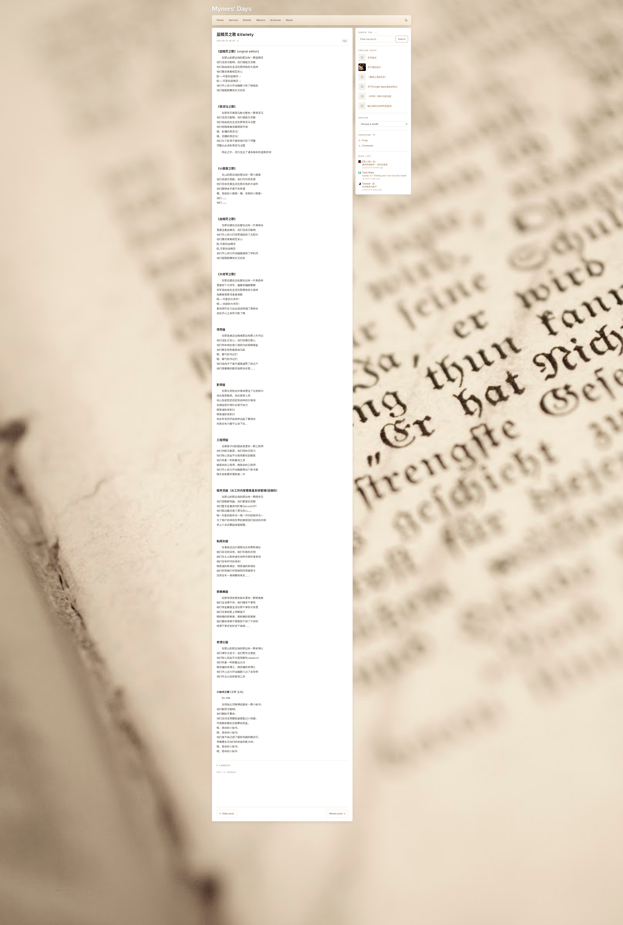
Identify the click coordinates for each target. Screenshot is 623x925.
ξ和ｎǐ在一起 (368, 161)
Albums (260, 20)
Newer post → (337, 813)
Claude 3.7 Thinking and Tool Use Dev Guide (384, 175)
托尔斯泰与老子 (369, 186)
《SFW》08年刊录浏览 (379, 96)
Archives (275, 20)
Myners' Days (231, 9)
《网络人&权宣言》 (377, 77)
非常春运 (372, 57)
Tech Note (368, 172)
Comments (367, 145)
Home (220, 20)
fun (344, 41)
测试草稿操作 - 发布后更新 (375, 164)
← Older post (226, 813)
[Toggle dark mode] (406, 20)
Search (402, 39)
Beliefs (247, 20)
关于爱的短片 (374, 67)
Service (233, 20)
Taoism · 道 (368, 183)
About (289, 20)
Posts (365, 140)
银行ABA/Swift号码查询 (379, 106)
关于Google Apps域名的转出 (382, 86)
